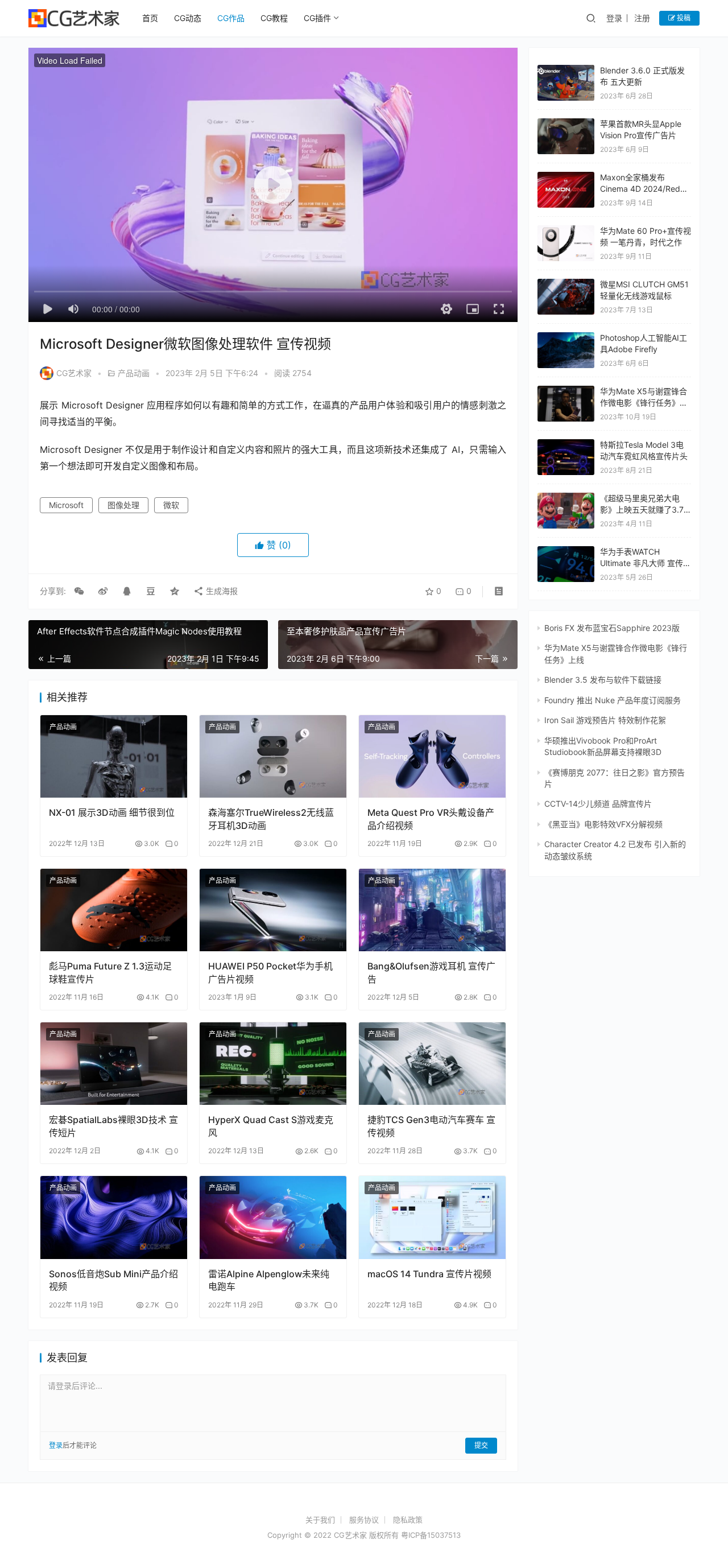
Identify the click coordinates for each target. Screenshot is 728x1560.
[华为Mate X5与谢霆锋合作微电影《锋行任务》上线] (565, 404)
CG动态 (187, 18)
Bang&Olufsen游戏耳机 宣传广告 (431, 972)
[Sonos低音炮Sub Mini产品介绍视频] (113, 1217)
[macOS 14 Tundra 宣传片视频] (432, 1217)
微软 (171, 505)
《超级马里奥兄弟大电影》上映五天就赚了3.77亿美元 (644, 509)
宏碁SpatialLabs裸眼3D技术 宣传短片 (113, 1126)
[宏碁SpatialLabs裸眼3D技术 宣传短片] (113, 1063)
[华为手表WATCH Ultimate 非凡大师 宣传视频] (565, 564)
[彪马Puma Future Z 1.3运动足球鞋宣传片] (113, 910)
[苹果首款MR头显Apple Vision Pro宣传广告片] (565, 136)
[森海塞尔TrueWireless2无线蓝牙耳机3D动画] (273, 756)
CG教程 (274, 18)
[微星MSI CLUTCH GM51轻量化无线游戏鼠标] (565, 297)
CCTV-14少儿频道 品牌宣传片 (598, 803)
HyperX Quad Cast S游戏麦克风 (270, 1126)
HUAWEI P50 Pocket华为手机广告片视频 (270, 972)
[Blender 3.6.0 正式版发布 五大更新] (565, 70)
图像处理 (123, 505)
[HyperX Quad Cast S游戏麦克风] (273, 1063)
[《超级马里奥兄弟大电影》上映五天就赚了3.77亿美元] (565, 498)
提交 (481, 1445)
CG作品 (231, 18)
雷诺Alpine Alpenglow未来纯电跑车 (268, 1280)
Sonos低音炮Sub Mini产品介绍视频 (113, 1280)
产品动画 (134, 373)
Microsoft (66, 505)
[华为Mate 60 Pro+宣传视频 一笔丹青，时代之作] (565, 243)
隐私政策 (408, 1519)
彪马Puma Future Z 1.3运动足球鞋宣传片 (110, 972)
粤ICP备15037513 (431, 1535)
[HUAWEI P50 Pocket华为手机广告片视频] (273, 910)
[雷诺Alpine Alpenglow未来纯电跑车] (273, 1217)
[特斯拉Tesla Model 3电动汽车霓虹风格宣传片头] (565, 457)
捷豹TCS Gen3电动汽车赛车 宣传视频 (431, 1126)
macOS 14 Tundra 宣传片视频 (429, 1274)
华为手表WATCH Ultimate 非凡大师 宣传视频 (645, 563)
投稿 (682, 18)
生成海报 (221, 591)
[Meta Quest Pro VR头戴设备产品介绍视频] (432, 756)
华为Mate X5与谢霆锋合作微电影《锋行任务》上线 (644, 402)
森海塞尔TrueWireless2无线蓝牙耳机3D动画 (271, 819)
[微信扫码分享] (79, 591)
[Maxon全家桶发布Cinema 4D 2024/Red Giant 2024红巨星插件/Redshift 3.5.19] (565, 177)
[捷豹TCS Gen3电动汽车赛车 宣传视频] (432, 1063)
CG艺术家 (74, 373)
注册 (642, 18)
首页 (150, 18)
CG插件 (317, 18)
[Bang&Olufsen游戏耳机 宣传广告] (432, 910)
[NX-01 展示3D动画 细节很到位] (113, 756)
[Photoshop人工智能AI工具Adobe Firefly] (565, 337)
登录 (614, 18)
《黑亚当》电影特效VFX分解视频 (603, 824)
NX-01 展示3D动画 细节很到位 (112, 812)
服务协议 (364, 1519)
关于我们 (320, 1519)
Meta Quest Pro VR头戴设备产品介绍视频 (430, 819)
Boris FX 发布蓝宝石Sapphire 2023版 (612, 628)
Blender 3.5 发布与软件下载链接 (602, 679)
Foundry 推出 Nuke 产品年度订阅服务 (612, 700)
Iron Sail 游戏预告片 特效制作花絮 (605, 720)
